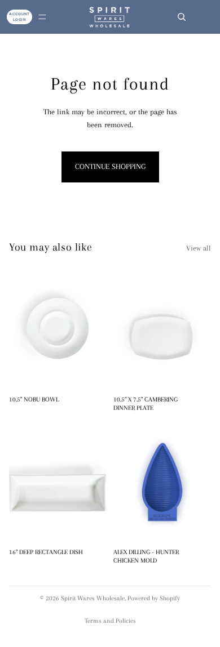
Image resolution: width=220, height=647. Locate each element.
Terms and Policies (110, 620)
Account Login (19, 16)
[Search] (181, 17)
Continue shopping (110, 166)
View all (198, 248)
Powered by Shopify (153, 598)
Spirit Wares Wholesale (93, 598)
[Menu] (42, 17)
